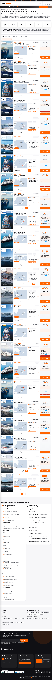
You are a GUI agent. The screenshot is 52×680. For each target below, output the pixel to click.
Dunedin (16, 618)
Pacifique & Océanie (45, 612)
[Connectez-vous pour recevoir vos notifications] (38, 3)
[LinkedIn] (44, 672)
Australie (4, 612)
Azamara (12, 622)
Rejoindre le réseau (43, 6)
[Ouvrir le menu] (2, 3)
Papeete (46, 618)
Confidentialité (48, 676)
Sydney (29, 618)
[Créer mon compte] (40, 3)
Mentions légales (34, 676)
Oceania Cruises (5, 624)
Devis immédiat (45, 57)
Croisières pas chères (4, 9)
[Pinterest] (47, 672)
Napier (22, 618)
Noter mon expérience (25, 662)
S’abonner (47, 661)
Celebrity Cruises (19, 622)
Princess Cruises (5, 622)
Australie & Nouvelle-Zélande (15, 9)
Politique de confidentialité (7, 643)
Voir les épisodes (39, 661)
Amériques (41, 614)
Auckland (10, 618)
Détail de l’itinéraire (32, 54)
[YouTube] (42, 672)
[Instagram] (39, 672)
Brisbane (40, 618)
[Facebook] (36, 672)
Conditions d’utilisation (41, 676)
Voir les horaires (7, 662)
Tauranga (4, 618)
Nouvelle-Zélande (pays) (7, 39)
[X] (50, 672)
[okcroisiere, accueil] (26, 649)
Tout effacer (48, 39)
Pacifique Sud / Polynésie (32, 614)
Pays (9, 9)
